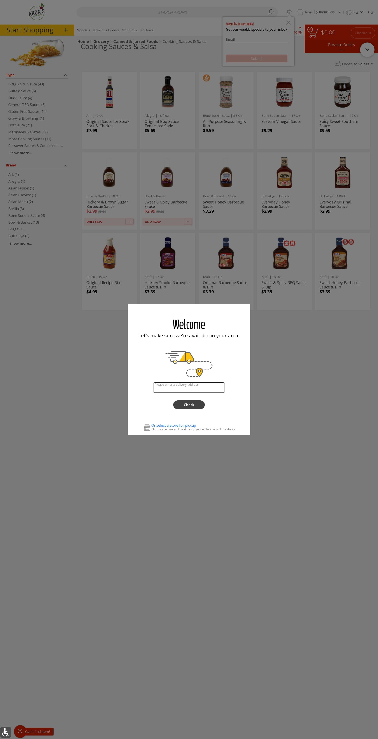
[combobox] (189, 387)
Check (189, 404)
